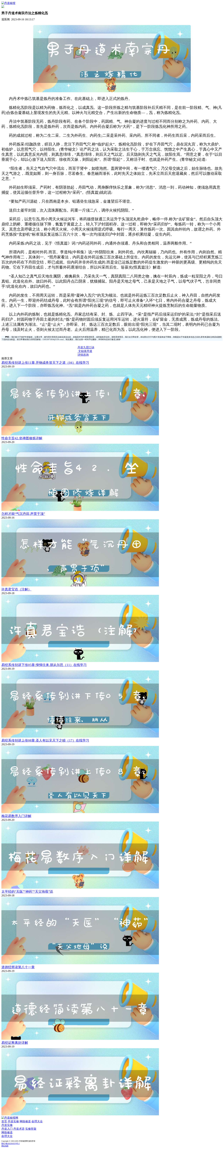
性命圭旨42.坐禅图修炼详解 (21, 438)
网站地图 (4, 1146)
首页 (4, 1121)
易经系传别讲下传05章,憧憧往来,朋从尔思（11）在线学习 (44, 665)
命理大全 (37, 1121)
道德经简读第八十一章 (18, 967)
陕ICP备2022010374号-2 (10, 1143)
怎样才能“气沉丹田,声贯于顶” (23, 514)
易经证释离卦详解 (14, 1043)
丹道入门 (7, 1128)
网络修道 (25, 1121)
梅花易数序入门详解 (16, 816)
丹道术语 (18, 1128)
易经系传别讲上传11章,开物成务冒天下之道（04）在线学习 (45, 362)
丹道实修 (13, 1121)
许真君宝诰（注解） (16, 589)
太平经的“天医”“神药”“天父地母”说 (27, 891)
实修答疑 (30, 1128)
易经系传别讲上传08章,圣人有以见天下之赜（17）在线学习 (45, 740)
